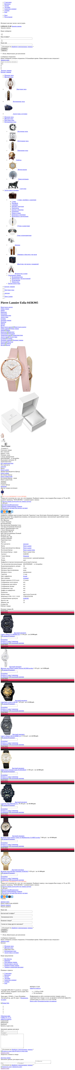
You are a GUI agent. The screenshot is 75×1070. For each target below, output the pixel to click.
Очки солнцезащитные (24, 235)
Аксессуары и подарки (20, 114)
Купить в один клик (21, 1051)
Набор (3, 330)
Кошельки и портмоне (19, 214)
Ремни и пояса (16, 213)
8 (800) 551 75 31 (6, 1017)
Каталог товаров (6, 70)
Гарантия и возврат (10, 9)
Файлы (3, 343)
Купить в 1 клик (6, 641)
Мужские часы (9, 75)
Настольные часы (23, 141)
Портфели (15, 203)
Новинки (7, 960)
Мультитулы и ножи (21, 273)
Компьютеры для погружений (21, 278)
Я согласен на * (18, 1049)
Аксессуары (4, 337)
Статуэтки (23, 188)
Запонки (17, 245)
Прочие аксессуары (14, 283)
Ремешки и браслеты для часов (27, 254)
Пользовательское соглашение (47, 1001)
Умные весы (15, 282)
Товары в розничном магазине (13, 967)
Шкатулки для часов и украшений (28, 264)
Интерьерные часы (19, 101)
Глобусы (18, 160)
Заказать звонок (16, 26)
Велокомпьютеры (17, 277)
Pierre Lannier (5, 470)
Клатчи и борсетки (18, 210)
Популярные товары (10, 962)
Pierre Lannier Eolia (6, 476)
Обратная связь (5, 1016)
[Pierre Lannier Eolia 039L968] (2, 495)
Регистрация (8, 17)
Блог (5, 12)
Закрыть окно (5, 60)
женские (3, 466)
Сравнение (14, 641)
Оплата (6, 5)
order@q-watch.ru (35, 988)
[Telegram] (12, 512)
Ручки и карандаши (24, 226)
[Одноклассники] (4, 512)
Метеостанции (22, 169)
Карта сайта (33, 1001)
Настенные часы (23, 131)
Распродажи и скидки (11, 964)
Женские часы (8, 77)
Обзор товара (5, 328)
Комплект (4, 332)
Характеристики (6, 335)
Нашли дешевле (17, 506)
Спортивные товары (14, 275)
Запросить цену (17, 1067)
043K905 (26, 598)
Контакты (7, 4)
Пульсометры (16, 280)
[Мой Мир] (7, 512)
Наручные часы (21, 89)
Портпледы (15, 208)
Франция (3, 486)
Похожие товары (6, 340)
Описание (4, 333)
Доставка (7, 7)
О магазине (8, 2)
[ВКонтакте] (2, 512)
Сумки (14, 201)
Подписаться (14, 505)
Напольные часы (23, 150)
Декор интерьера (23, 179)
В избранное (5, 643)
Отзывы (6, 10)
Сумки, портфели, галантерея (27, 200)
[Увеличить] (17, 391)
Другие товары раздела (24, 501)
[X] (9, 512)
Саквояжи (15, 205)
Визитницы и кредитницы (20, 216)
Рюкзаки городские (18, 206)
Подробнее (4, 639)
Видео (3, 345)
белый (25, 576)
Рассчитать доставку (21, 508)
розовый (26, 578)
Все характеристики (7, 463)
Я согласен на (18, 46)
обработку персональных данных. (22, 46)
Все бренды (8, 959)
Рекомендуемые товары (11, 965)
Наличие (3, 342)
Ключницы (15, 211)
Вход (6, 15)
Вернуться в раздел (7, 327)
